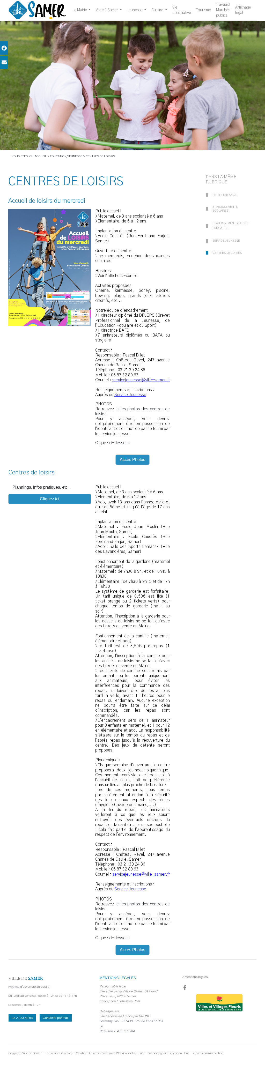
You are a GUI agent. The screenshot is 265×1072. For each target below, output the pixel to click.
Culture (157, 10)
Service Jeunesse (130, 395)
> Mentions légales (195, 976)
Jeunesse (135, 10)
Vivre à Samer (107, 10)
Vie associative (181, 10)
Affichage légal (243, 10)
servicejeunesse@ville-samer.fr (141, 380)
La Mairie (80, 10)
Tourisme (203, 10)
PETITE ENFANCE (224, 194)
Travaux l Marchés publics (223, 10)
